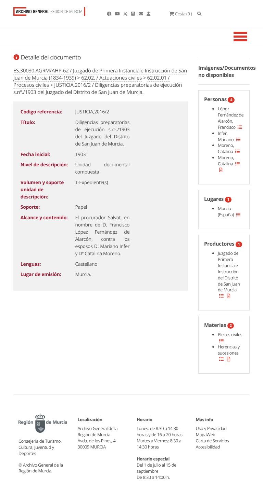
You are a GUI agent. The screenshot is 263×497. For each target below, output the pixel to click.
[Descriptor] (221, 170)
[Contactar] (141, 14)
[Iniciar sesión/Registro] (148, 14)
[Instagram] (133, 14)
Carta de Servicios (212, 441)
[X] (126, 14)
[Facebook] (109, 14)
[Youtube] (117, 14)
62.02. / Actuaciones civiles (111, 77)
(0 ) (183, 14)
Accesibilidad (208, 447)
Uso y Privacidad (211, 428)
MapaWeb (205, 434)
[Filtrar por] (239, 127)
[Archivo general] (49, 10)
